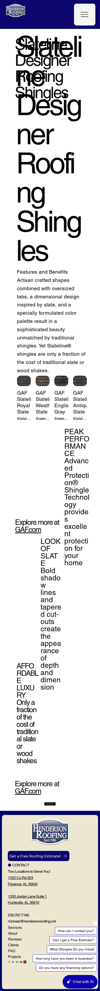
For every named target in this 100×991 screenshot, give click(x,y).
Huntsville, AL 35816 (23, 902)
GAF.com (28, 791)
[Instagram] (9, 962)
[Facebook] (13, 962)
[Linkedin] (17, 962)
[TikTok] (25, 962)
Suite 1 (41, 896)
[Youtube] (21, 962)
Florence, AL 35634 (23, 884)
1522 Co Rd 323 (20, 877)
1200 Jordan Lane (22, 896)
